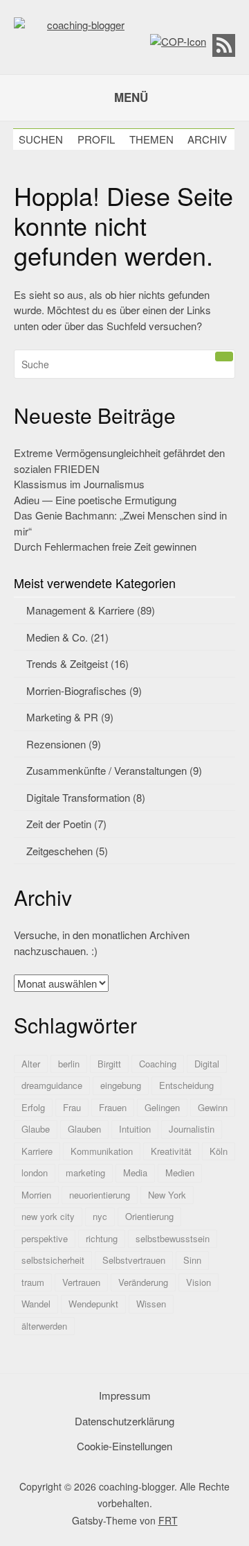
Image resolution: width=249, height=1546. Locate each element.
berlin (69, 1063)
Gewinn (213, 1107)
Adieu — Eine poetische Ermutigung (95, 499)
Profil (96, 139)
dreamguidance (51, 1085)
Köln (219, 1151)
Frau (72, 1107)
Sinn (192, 1259)
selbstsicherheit (52, 1259)
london (34, 1172)
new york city (48, 1216)
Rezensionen (56, 744)
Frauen (113, 1107)
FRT (168, 1520)
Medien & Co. (57, 637)
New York (167, 1194)
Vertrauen (81, 1282)
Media (135, 1172)
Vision (198, 1282)
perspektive (44, 1238)
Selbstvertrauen (133, 1259)
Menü (131, 97)
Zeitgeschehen (59, 850)
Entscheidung (186, 1085)
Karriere (37, 1151)
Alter (30, 1063)
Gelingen (162, 1107)
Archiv (207, 139)
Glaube (35, 1128)
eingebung (120, 1085)
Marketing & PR (62, 717)
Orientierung (149, 1216)
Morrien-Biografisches (76, 690)
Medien (179, 1172)
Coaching (157, 1063)
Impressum (125, 1395)
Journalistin (191, 1128)
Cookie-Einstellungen (124, 1445)
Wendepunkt (93, 1303)
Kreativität (171, 1151)
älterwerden (44, 1325)
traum (32, 1282)
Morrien (36, 1194)
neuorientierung (99, 1194)
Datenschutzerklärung (124, 1421)
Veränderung (143, 1282)
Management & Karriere (80, 610)
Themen (151, 139)
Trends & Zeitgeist (67, 663)
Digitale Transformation (78, 797)
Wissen (151, 1303)
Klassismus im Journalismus (79, 483)
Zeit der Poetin (58, 823)
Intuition (135, 1128)
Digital (206, 1063)
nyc (100, 1216)
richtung (102, 1238)
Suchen (41, 139)
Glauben (84, 1128)
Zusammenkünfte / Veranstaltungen (106, 770)
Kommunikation (102, 1151)
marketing (85, 1172)
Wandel (35, 1303)
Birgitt (109, 1063)
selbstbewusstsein (173, 1238)
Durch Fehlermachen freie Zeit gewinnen (105, 546)
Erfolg (33, 1107)
